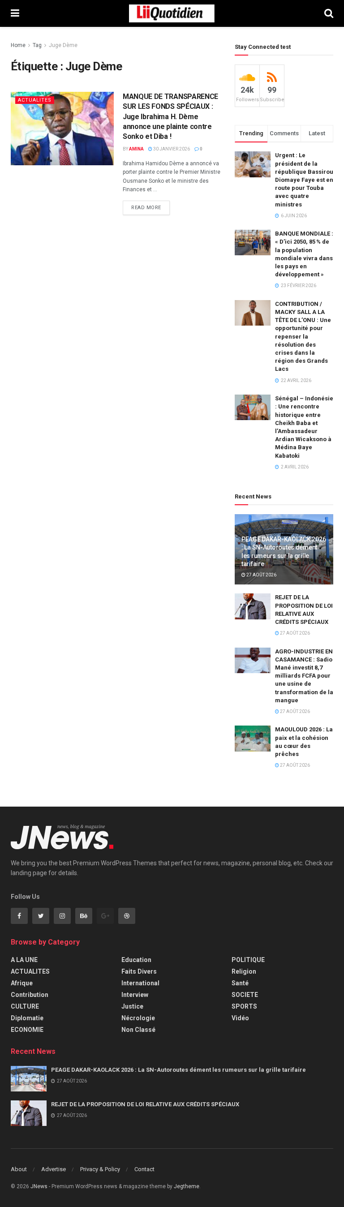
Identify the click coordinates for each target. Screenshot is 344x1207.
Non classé (138, 1029)
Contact (144, 1169)
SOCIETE (245, 994)
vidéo (240, 1018)
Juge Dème (63, 45)
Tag (37, 45)
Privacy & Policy (100, 1169)
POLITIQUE (248, 959)
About (19, 1169)
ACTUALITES (35, 100)
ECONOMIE (27, 1029)
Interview (134, 994)
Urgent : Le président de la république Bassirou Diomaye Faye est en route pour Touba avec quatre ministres (304, 179)
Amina (136, 148)
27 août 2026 (260, 574)
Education (136, 959)
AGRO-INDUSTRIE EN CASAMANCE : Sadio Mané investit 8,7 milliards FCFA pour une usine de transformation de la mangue (304, 676)
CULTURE (25, 1006)
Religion (244, 971)
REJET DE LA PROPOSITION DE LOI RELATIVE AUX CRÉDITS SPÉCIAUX (145, 1104)
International (140, 983)
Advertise (53, 1169)
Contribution (29, 994)
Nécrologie (138, 1018)
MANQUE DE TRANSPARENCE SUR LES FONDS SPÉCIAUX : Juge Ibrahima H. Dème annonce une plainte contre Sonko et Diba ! (170, 116)
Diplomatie (27, 1018)
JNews (38, 1186)
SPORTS (244, 1006)
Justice (132, 1006)
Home (18, 45)
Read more (146, 207)
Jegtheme (186, 1186)
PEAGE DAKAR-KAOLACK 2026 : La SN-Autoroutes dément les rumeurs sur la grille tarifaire (178, 1069)
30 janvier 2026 (171, 148)
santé (240, 983)
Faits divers (139, 971)
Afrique (22, 983)
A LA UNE (24, 959)
